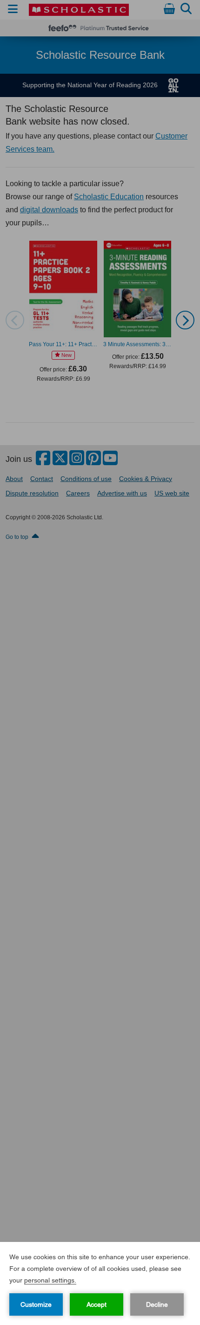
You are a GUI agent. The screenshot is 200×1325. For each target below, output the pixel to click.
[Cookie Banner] (100, 1283)
